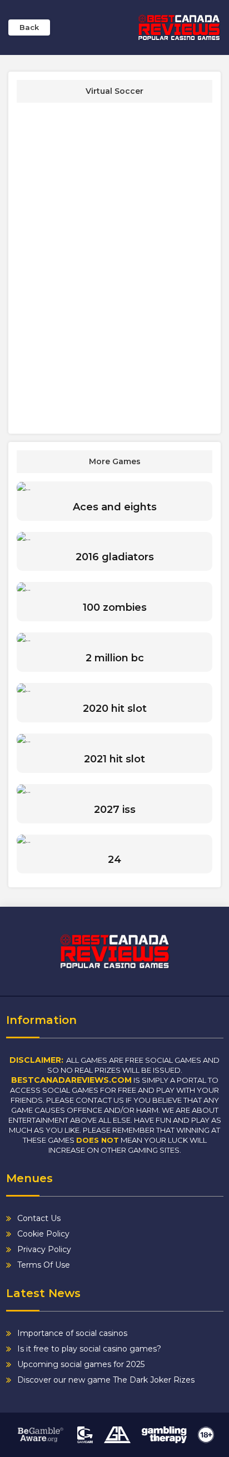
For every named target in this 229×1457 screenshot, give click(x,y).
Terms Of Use (43, 1265)
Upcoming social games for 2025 (81, 1364)
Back (29, 27)
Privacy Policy (44, 1249)
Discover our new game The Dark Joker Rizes (106, 1380)
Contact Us (39, 1218)
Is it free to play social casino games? (89, 1349)
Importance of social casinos (72, 1333)
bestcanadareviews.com (71, 1080)
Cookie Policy (43, 1234)
